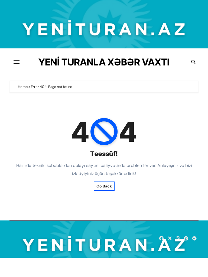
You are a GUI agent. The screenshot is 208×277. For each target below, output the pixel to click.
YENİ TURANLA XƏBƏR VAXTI (104, 62)
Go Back (104, 186)
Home (23, 86)
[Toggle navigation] (16, 62)
